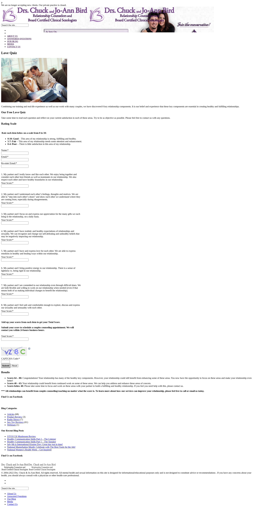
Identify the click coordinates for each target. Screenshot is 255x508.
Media (10, 44)
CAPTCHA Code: (10, 358)
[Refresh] (29, 348)
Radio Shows (13, 419)
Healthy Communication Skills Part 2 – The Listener (31, 439)
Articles (10, 414)
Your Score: (7, 183)
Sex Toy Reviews (15, 422)
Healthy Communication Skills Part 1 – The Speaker (31, 441)
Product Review (14, 417)
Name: (5, 150)
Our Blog (12, 41)
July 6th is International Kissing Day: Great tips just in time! (35, 444)
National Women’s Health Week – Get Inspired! (29, 449)
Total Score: (7, 336)
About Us (12, 36)
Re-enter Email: (9, 163)
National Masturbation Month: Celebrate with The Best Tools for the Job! (41, 447)
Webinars (11, 425)
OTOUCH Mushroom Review (21, 436)
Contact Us (13, 47)
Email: (4, 156)
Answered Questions (19, 39)
